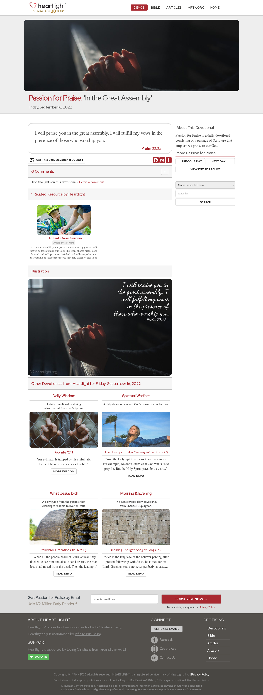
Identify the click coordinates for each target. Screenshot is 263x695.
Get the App (168, 648)
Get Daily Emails (166, 629)
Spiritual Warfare (136, 395)
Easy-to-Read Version (132, 680)
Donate (38, 657)
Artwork (196, 7)
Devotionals (216, 628)
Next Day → (220, 161)
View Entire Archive (205, 169)
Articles (174, 7)
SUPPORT (37, 642)
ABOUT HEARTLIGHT (49, 619)
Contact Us (167, 657)
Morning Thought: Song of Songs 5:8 (136, 550)
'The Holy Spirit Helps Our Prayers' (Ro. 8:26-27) (136, 452)
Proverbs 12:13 (64, 452)
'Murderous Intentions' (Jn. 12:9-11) (63, 550)
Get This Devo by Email (59, 159)
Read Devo (136, 475)
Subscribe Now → (191, 599)
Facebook (166, 639)
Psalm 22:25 (151, 148)
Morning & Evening (136, 493)
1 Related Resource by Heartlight (58, 194)
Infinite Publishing (88, 634)
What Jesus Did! (63, 493)
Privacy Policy (207, 607)
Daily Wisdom (63, 395)
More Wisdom (63, 471)
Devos (139, 7)
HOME (215, 7)
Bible (155, 7)
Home (212, 658)
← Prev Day (190, 161)
